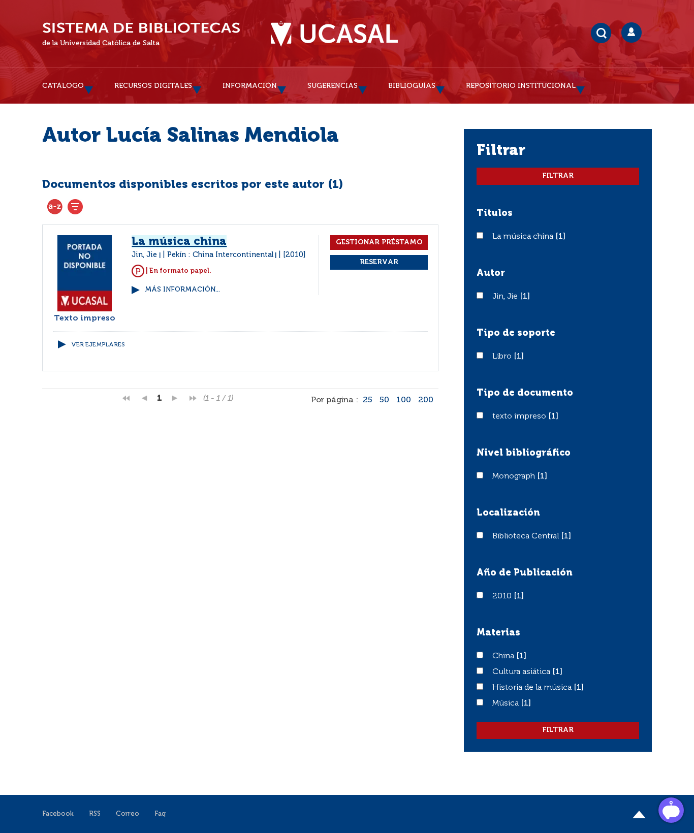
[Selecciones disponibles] (54, 207)
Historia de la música (533, 688)
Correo (127, 814)
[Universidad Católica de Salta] (334, 34)
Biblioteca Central (526, 536)
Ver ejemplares (98, 345)
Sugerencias (332, 85)
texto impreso (520, 416)
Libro (503, 357)
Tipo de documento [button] (525, 393)
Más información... (182, 289)
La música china (523, 237)
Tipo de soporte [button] (516, 333)
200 (425, 400)
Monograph (514, 476)
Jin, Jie (506, 297)
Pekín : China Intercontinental (220, 255)
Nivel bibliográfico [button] (524, 453)
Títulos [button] (495, 213)
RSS (95, 814)
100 (403, 400)
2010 (503, 596)
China (504, 656)
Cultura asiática (522, 672)
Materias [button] (498, 632)
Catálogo (63, 85)
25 (367, 400)
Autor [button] (491, 273)
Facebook (58, 814)
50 (384, 400)
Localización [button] (508, 513)
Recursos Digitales (153, 85)
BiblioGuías (411, 85)
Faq (160, 814)
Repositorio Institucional (521, 85)
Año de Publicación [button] (525, 573)
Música (506, 703)
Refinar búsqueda (75, 206)
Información (250, 85)
